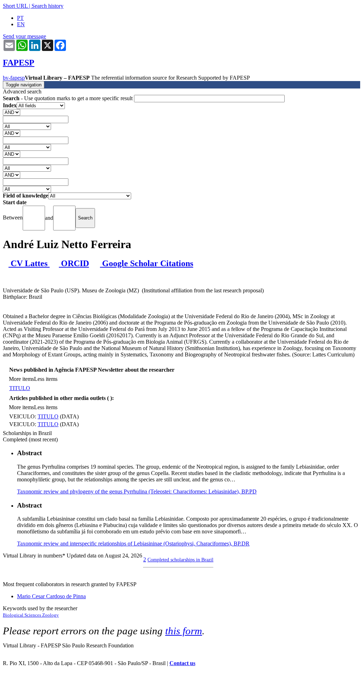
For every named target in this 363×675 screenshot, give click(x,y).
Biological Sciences (22, 615)
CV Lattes (29, 263)
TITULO (19, 388)
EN (21, 24)
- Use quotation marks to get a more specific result (68, 98)
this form (183, 630)
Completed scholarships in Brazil (180, 559)
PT (20, 18)
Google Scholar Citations (146, 263)
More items (21, 379)
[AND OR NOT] (11, 112)
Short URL (15, 6)
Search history (47, 6)
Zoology (50, 615)
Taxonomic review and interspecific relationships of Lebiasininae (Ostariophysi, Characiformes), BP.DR (133, 543)
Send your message (24, 36)
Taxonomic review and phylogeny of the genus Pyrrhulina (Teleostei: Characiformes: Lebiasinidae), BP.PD (137, 491)
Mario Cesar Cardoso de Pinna (51, 596)
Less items (45, 379)
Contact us (182, 663)
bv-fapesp (14, 78)
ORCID (74, 263)
